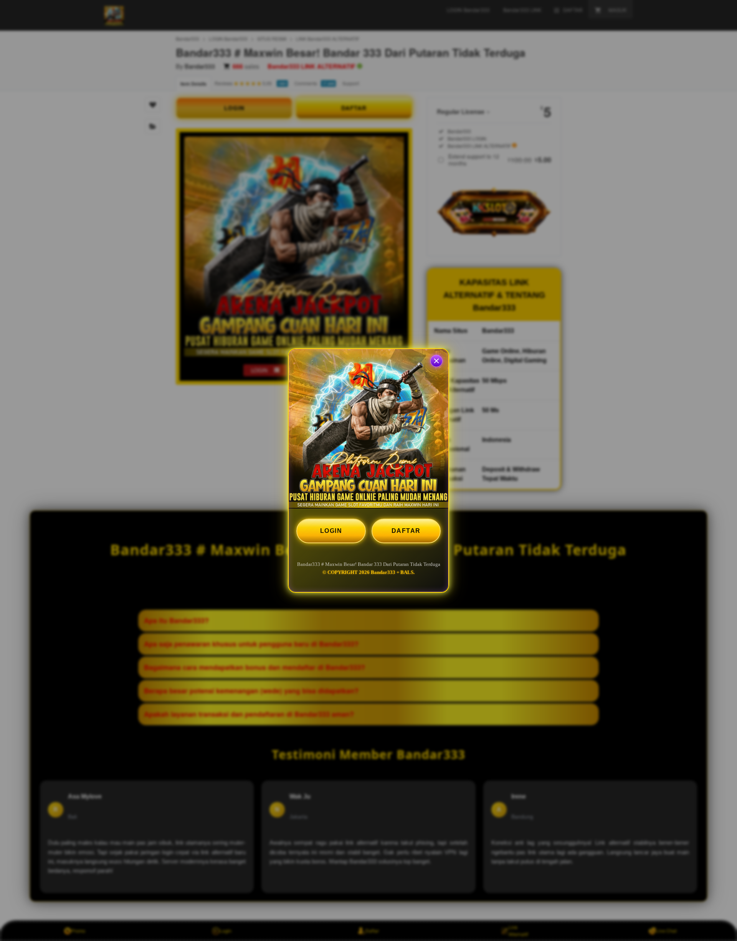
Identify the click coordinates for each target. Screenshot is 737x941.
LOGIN (331, 531)
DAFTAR (406, 531)
